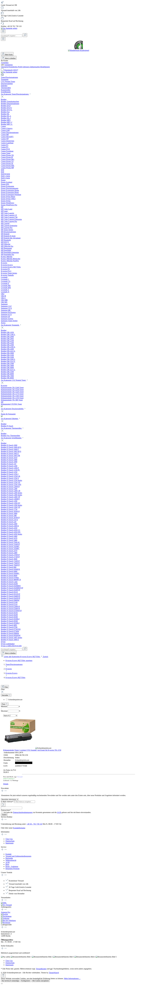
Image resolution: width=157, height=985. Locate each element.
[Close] (2, 983)
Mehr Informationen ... (72, 978)
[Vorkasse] (5, 918)
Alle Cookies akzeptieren (40, 981)
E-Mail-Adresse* (7, 802)
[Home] (78, 74)
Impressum (9, 843)
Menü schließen (10, 58)
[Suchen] (25, 35)
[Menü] (3, 31)
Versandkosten (41, 969)
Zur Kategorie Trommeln (10, 325)
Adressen (26, 67)
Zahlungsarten (35, 67)
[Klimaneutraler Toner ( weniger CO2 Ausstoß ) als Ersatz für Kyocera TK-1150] (19, 748)
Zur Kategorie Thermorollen (11, 428)
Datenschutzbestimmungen (23, 812)
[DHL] (4, 903)
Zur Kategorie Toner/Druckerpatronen (15, 94)
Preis (4, 704)
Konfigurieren (25, 981)
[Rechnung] (5, 923)
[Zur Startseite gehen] (9, 28)
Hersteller (5, 695)
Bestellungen (45, 67)
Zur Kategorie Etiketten (10, 419)
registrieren (9, 65)
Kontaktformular (19, 828)
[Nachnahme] (6, 916)
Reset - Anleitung (12, 866)
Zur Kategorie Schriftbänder (11, 438)
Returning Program (12, 869)
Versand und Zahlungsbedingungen (18, 856)
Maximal (10, 711)
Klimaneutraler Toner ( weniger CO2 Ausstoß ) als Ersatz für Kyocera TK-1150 (32, 750)
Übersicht (4, 67)
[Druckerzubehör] (2, 416)
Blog (7, 864)
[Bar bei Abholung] (8, 920)
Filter (6, 687)
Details (5, 784)
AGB (59, 812)
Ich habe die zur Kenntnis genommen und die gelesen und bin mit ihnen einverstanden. (47, 812)
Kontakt (8, 854)
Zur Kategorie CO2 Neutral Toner (13, 380)
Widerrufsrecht (11, 860)
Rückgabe (9, 858)
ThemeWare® (54, 973)
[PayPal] (4, 914)
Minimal (10, 706)
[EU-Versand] (6, 905)
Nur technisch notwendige (10, 981)
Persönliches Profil (15, 67)
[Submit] (3, 805)
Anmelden (5, 63)
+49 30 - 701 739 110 (34, 824)
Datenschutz (10, 841)
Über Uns (9, 839)
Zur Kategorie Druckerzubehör (12, 409)
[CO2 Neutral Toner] (2, 406)
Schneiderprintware (15, 700)
